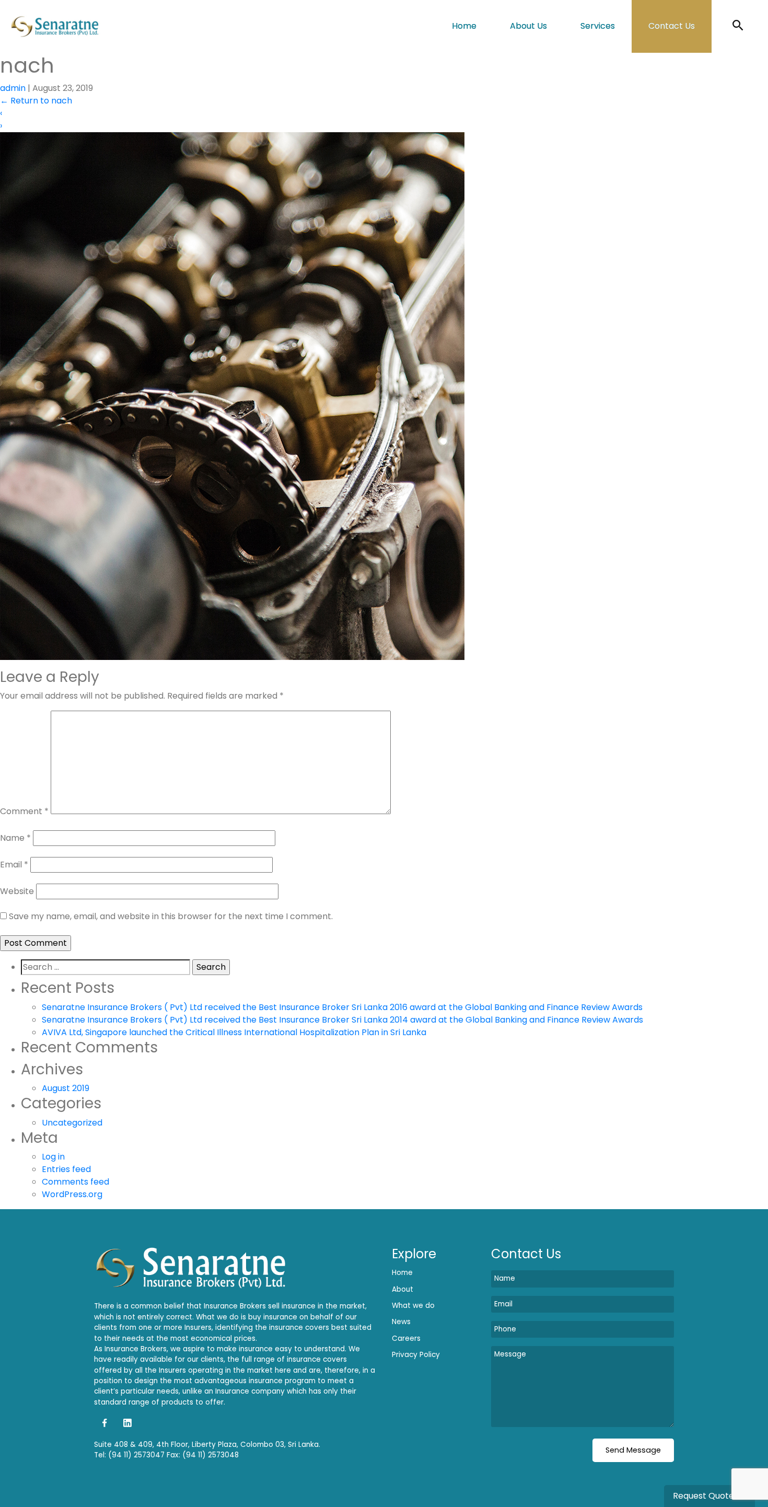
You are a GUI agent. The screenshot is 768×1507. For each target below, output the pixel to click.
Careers (406, 1338)
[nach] (232, 395)
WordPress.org (72, 1194)
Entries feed (66, 1169)
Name (15, 838)
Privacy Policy (416, 1355)
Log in (53, 1157)
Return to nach (36, 101)
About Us (528, 26)
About (402, 1289)
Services (597, 26)
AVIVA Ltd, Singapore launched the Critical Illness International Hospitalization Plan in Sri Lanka (234, 1032)
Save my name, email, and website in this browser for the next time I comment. (171, 916)
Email (14, 865)
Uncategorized (72, 1123)
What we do (413, 1306)
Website (17, 891)
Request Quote (704, 1496)
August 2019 (65, 1088)
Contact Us (671, 26)
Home (464, 26)
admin (13, 88)
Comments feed (75, 1182)
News (401, 1322)
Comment (24, 811)
